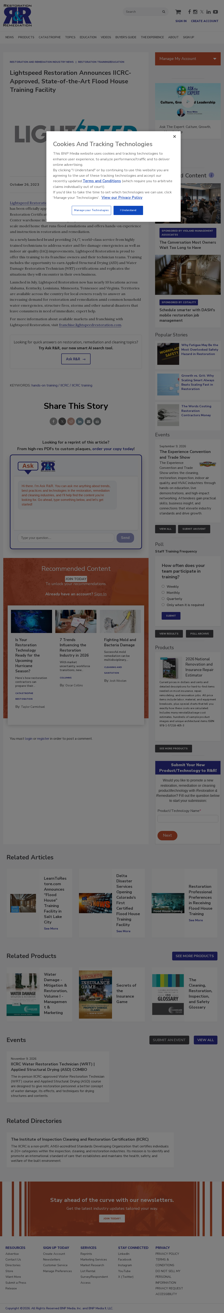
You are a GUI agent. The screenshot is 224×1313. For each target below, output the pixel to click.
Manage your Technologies (91, 210)
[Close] (174, 136)
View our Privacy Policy (122, 197)
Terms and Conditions (102, 181)
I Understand (128, 210)
